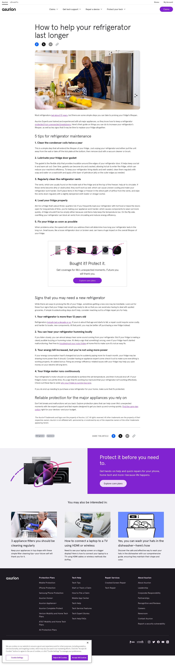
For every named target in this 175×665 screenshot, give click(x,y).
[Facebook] (158, 642)
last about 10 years (59, 115)
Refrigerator (40, 436)
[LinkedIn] (167, 642)
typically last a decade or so (59, 322)
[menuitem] (54, 9)
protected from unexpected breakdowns (53, 124)
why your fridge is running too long (76, 383)
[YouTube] (163, 642)
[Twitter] (153, 642)
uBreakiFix (14, 2)
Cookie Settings (17, 658)
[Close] (87, 643)
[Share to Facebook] (37, 44)
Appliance (50, 436)
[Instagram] (149, 642)
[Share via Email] (51, 44)
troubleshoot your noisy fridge (72, 343)
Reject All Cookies (60, 658)
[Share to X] (44, 44)
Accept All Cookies (79, 658)
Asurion (5, 2)
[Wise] (140, 642)
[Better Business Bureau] (132, 642)
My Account (168, 2)
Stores (156, 2)
